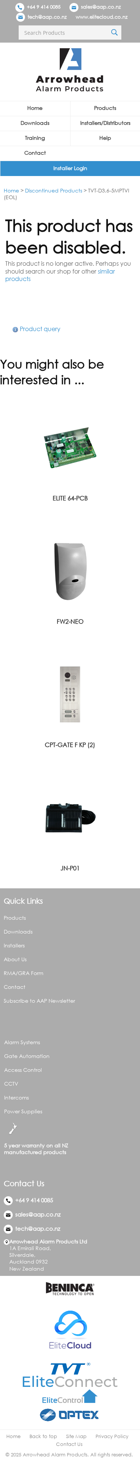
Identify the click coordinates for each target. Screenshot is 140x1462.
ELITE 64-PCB (70, 498)
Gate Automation (27, 1056)
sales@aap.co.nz (101, 7)
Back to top (43, 1436)
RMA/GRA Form (23, 973)
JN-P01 (70, 868)
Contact (35, 152)
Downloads (35, 123)
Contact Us (69, 1444)
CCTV (11, 1083)
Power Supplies (23, 1111)
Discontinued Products (53, 190)
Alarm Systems (22, 1042)
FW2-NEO (70, 621)
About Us (15, 959)
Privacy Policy (112, 1436)
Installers (14, 945)
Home (35, 108)
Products (15, 917)
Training (35, 138)
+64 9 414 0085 (42, 7)
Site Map (76, 1436)
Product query (40, 329)
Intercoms (16, 1097)
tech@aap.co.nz (47, 17)
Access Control (23, 1070)
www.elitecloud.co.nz (102, 17)
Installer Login (70, 168)
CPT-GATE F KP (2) (70, 745)
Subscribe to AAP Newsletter (39, 1000)
